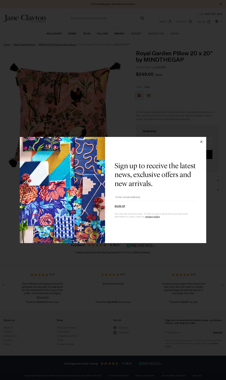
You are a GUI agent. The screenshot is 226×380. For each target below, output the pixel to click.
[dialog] (113, 190)
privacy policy (152, 217)
